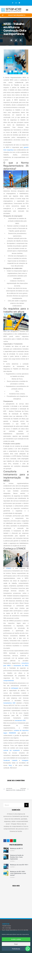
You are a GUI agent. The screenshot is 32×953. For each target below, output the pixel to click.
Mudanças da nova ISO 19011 (19, 865)
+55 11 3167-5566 (6, 928)
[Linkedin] (19, 3)
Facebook (6, 760)
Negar (16, 944)
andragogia (14, 688)
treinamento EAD (20, 720)
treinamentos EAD (9, 703)
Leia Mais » (12, 850)
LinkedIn (14, 760)
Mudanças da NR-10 (16, 848)
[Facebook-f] (12, 3)
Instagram (25, 760)
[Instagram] (16, 3)
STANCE (8, 568)
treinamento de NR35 (20, 665)
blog (10, 765)
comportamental (8, 680)
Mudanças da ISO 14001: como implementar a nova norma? (18, 873)
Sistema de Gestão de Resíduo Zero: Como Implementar (16, 857)
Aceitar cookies (16, 939)
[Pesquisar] (26, 805)
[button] (27, 10)
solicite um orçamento (11, 750)
